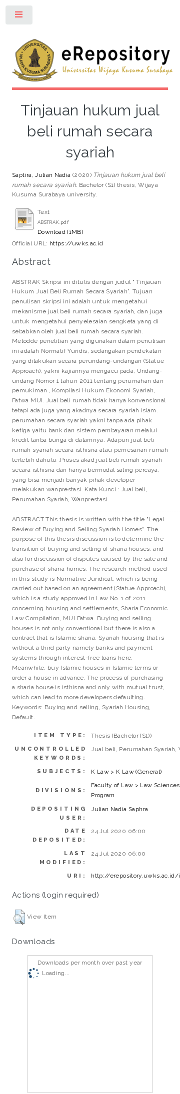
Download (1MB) (60, 231)
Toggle (19, 17)
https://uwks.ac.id (76, 243)
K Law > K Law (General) (126, 771)
